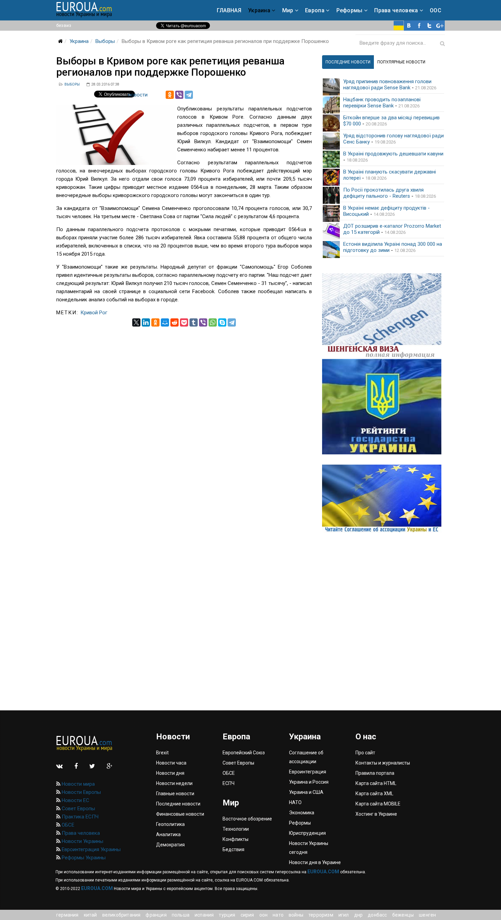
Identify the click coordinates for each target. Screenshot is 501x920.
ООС (435, 10)
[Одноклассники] (170, 95)
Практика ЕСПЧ (79, 817)
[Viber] (179, 95)
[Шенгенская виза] (383, 316)
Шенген (427, 915)
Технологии (236, 829)
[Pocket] (184, 322)
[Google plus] (440, 25)
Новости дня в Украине (315, 862)
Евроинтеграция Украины (90, 849)
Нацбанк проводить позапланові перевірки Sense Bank (382, 102)
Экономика (301, 812)
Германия (67, 915)
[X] (136, 322)
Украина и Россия (309, 782)
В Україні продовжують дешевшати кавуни (393, 154)
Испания (204, 915)
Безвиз (63, 25)
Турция (227, 915)
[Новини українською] (399, 25)
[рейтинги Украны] (383, 406)
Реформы (349, 10)
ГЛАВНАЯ (229, 10)
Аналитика (168, 834)
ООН (263, 915)
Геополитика (170, 824)
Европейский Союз (244, 752)
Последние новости (178, 803)
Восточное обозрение (247, 818)
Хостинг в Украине (376, 814)
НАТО (278, 915)
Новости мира (77, 784)
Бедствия (233, 849)
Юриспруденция (307, 833)
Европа (314, 10)
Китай (90, 915)
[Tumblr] (193, 322)
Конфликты (235, 839)
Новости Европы (80, 792)
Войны (296, 915)
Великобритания (121, 915)
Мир (287, 10)
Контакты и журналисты (382, 763)
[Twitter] (429, 25)
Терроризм (320, 915)
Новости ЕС (74, 800)
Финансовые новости (180, 814)
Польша (180, 915)
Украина (259, 10)
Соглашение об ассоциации (306, 757)
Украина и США (306, 792)
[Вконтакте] (409, 25)
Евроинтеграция (307, 771)
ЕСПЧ (228, 783)
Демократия (170, 844)
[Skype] (222, 322)
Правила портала (374, 773)
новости (138, 95)
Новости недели (174, 783)
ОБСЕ (67, 825)
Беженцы (403, 915)
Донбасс (377, 915)
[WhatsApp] (213, 322)
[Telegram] (189, 95)
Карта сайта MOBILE (377, 803)
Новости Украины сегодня (308, 848)
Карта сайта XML (374, 793)
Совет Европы (77, 808)
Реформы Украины (83, 858)
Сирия (247, 915)
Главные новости (175, 793)
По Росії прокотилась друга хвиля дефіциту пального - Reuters (383, 193)
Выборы (105, 41)
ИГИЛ (343, 915)
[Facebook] (419, 25)
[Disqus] (184, 412)
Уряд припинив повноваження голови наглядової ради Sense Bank (387, 84)
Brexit (162, 752)
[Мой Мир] (165, 322)
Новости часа (171, 763)
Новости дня (170, 773)
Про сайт (365, 752)
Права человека (396, 10)
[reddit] (174, 322)
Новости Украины (81, 841)
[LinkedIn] (146, 322)
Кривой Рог (93, 313)
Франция (156, 915)
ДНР (358, 915)
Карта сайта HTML (375, 783)
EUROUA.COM (323, 871)
